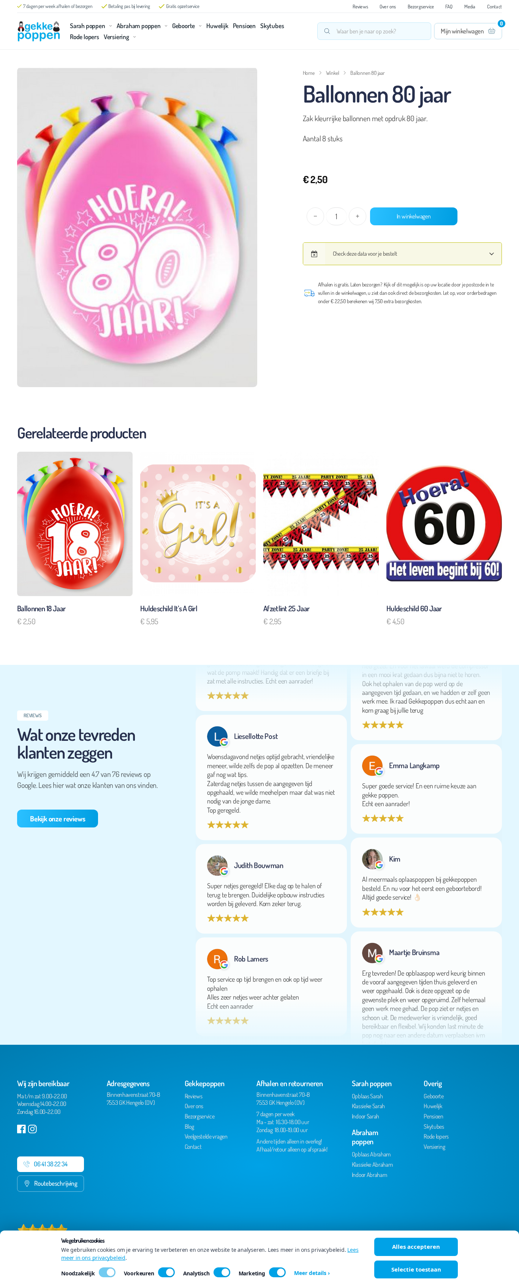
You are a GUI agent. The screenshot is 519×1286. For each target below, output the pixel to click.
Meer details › (312, 1273)
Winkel (332, 73)
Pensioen (244, 26)
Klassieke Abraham (372, 1164)
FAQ (449, 6)
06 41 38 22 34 (50, 1164)
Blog (189, 1126)
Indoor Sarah (365, 1116)
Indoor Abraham (369, 1174)
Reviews (360, 6)
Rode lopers (84, 37)
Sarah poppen (87, 26)
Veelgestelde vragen (206, 1136)
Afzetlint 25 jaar (286, 608)
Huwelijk (217, 26)
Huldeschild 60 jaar (414, 608)
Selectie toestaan (416, 1269)
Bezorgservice (421, 6)
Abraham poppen (139, 26)
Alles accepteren (416, 1246)
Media (470, 6)
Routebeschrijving (56, 1183)
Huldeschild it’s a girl (168, 608)
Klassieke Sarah (368, 1106)
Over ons (388, 6)
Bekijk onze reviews (57, 818)
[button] (247, 77)
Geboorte (183, 26)
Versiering (116, 37)
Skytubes (272, 26)
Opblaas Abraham (371, 1154)
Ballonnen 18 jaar (41, 608)
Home (309, 73)
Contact (494, 6)
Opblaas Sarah (367, 1096)
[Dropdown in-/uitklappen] (110, 25)
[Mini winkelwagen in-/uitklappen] (468, 31)
